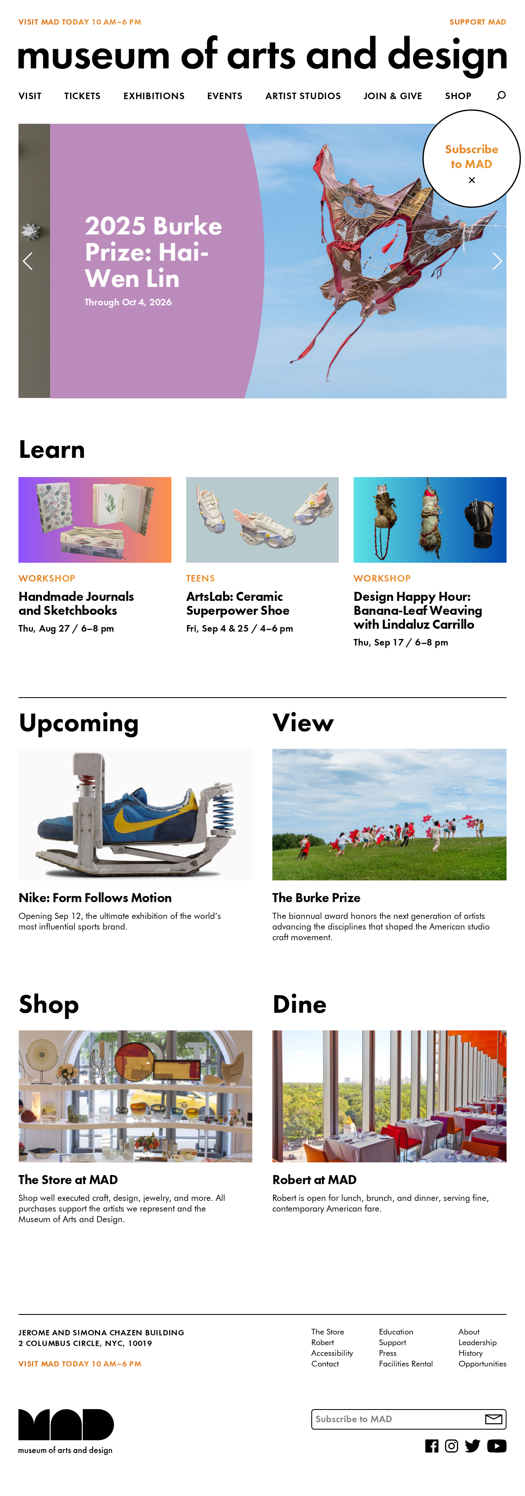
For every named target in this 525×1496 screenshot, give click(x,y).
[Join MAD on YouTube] (497, 1451)
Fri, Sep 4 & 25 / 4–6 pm (239, 629)
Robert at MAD (314, 1180)
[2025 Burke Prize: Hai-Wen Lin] (359, 261)
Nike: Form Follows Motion (95, 898)
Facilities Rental (406, 1364)
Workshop (46, 579)
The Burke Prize (316, 898)
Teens (200, 579)
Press (388, 1353)
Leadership (478, 1343)
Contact (325, 1364)
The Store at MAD (68, 1180)
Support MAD (478, 22)
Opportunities (483, 1364)
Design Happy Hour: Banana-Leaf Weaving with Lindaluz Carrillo (418, 611)
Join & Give (393, 97)
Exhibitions (154, 97)
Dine (299, 1006)
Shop (458, 97)
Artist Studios (303, 97)
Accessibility (332, 1353)
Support (392, 1343)
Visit (30, 97)
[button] (28, 261)
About (469, 1332)
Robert (322, 1343)
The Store (327, 1332)
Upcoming (78, 724)
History (471, 1353)
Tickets (82, 97)
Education (396, 1332)
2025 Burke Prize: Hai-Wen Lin (122, 253)
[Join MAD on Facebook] (431, 1451)
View (303, 724)
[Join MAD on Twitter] (473, 1451)
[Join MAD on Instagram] (451, 1451)
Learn (51, 451)
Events (225, 97)
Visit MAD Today (53, 22)
